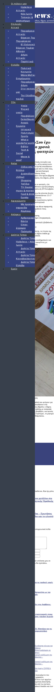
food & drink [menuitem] (27, 194)
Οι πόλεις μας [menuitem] (19, 3)
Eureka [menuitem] (24, 197)
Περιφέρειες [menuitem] (28, 82)
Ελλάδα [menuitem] (15, 65)
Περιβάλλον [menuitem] (27, 116)
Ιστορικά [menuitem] (26, 129)
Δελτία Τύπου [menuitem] (19, 235)
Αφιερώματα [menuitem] (18, 201)
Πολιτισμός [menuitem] (27, 133)
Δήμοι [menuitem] (24, 85)
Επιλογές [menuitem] (16, 24)
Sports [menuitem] (24, 136)
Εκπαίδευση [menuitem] (27, 119)
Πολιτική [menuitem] (26, 68)
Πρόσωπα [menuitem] (26, 231)
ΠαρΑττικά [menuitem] (27, 61)
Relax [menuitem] (14, 163)
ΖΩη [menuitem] (13, 102)
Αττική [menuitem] (15, 27)
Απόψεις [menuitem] (16, 214)
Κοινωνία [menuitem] (26, 71)
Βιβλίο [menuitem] (24, 146)
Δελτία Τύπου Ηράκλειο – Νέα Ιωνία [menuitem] (26, 241)
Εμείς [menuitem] (14, 269)
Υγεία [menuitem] (24, 105)
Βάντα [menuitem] (24, 221)
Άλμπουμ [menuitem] (26, 211)
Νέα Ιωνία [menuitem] (26, 14)
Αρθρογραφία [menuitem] (28, 218)
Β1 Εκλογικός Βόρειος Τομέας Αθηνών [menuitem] (26, 48)
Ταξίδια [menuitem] (25, 184)
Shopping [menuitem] (26, 180)
